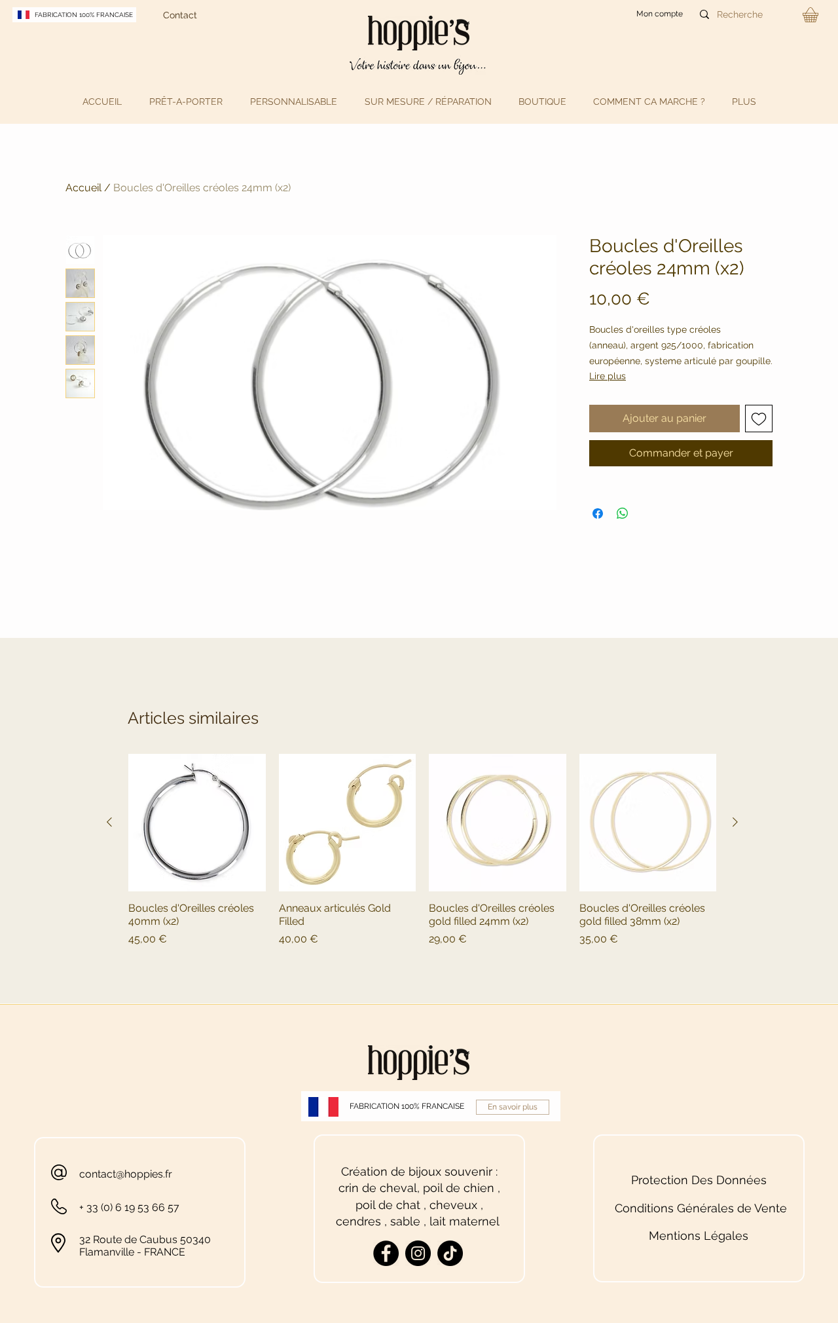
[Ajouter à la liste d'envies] (759, 418)
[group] (422, 850)
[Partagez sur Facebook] (598, 513)
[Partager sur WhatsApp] (622, 513)
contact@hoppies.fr (125, 1174)
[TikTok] (450, 1253)
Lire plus (607, 376)
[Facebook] (386, 1253)
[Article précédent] (109, 822)
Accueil (83, 187)
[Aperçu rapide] (197, 822)
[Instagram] (418, 1253)
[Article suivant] (735, 822)
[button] (186, 101)
